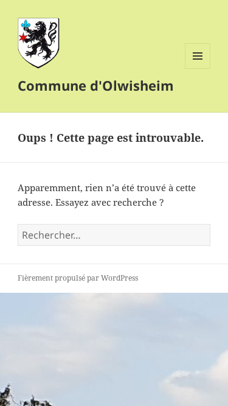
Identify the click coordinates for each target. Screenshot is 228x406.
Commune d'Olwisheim (96, 85)
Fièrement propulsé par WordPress (78, 278)
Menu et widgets (197, 68)
